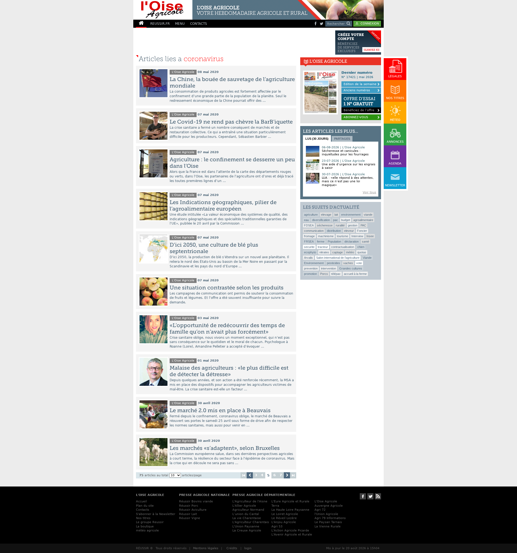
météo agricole (147, 530)
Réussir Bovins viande (196, 501)
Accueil (141, 501)
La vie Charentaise (246, 518)
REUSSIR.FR (160, 24)
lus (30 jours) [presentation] (317, 138)
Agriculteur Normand (248, 510)
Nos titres (143, 518)
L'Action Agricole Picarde (290, 530)
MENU (180, 24)
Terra (275, 506)
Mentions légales (205, 548)
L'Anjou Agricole (283, 522)
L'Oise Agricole (183, 72)
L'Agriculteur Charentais (250, 522)
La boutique (145, 526)
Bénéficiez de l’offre (359, 104)
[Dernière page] (293, 475)
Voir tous (369, 192)
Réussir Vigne (189, 518)
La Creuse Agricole (246, 530)
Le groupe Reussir (150, 522)
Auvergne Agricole (329, 506)
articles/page (192, 475)
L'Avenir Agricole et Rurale (291, 534)
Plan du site (145, 506)
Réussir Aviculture (193, 510)
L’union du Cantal (245, 514)
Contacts (142, 510)
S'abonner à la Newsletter (155, 514)
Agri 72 (320, 510)
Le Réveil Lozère (284, 518)
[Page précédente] (250, 475)
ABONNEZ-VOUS (356, 117)
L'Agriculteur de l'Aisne (249, 501)
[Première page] (243, 475)
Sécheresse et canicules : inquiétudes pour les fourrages (345, 152)
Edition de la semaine (360, 84)
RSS (378, 496)
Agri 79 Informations (330, 518)
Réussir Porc (188, 506)
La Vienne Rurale (328, 526)
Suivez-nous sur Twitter (370, 496)
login (247, 548)
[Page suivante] (287, 475)
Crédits (231, 548)
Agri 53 (276, 526)
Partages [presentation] (342, 138)
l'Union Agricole (326, 514)
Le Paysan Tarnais (328, 522)
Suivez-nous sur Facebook (363, 496)
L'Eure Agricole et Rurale (290, 501)
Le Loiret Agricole (284, 514)
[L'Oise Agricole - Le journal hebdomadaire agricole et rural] (227, 10)
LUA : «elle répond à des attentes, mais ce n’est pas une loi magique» (348, 181)
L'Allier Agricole (244, 506)
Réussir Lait (188, 514)
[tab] (317, 138)
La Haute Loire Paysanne (290, 510)
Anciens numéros (357, 90)
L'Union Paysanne (245, 526)
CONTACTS (198, 24)
